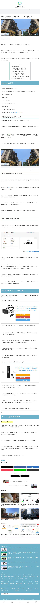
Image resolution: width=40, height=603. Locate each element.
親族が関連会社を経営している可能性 (20, 69)
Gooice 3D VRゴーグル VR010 (18, 74)
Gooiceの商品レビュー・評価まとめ (18, 73)
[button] (33, 470)
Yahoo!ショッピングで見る (22, 380)
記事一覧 (3, 460)
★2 (7, 462)
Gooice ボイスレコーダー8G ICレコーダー (21, 76)
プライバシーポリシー (7, 599)
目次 (18, 64)
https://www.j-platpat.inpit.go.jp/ (32, 251)
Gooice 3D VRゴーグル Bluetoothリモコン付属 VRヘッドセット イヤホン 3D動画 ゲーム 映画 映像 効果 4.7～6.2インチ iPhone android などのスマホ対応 (27, 308)
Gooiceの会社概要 (15, 66)
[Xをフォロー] (20, 476)
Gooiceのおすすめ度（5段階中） (18, 78)
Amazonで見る (22, 314)
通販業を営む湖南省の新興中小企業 (19, 68)
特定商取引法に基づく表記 (20, 599)
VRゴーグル (3, 462)
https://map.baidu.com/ (34, 169)
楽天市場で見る (22, 377)
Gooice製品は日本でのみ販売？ (19, 71)
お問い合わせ (33, 599)
